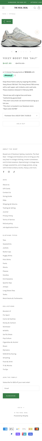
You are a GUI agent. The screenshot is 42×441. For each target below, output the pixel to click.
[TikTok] (14, 171)
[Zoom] (37, 32)
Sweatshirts (7, 244)
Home (4, 14)
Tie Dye (5, 369)
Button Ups (7, 252)
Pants (5, 263)
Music (5, 346)
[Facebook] (3, 171)
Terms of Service (9, 220)
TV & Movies (7, 366)
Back (9, 21)
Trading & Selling (9, 208)
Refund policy (8, 224)
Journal (5, 212)
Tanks (5, 294)
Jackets (5, 248)
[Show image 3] (21, 51)
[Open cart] (39, 8)
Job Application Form (10, 227)
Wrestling (6, 358)
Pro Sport (6, 315)
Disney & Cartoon (9, 323)
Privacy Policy (8, 216)
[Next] (30, 51)
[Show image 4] (23, 51)
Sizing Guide (7, 196)
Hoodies (6, 275)
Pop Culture (7, 338)
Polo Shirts (7, 260)
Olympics (6, 350)
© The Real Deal (21, 412)
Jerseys (5, 287)
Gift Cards (6, 189)
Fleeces (5, 271)
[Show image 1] (16, 51)
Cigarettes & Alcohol (10, 342)
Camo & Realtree (9, 319)
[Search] (35, 8)
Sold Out (21, 123)
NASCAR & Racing (9, 354)
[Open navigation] (3, 8)
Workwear (6, 327)
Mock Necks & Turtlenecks (12, 298)
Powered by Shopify (21, 416)
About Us (6, 185)
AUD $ (20, 407)
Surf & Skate (7, 334)
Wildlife (6, 331)
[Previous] (11, 51)
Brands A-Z (7, 311)
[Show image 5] (25, 51)
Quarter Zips (7, 283)
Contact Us (7, 192)
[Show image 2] (18, 51)
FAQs (4, 200)
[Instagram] (9, 171)
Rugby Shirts (7, 256)
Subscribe (11, 396)
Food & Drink (8, 362)
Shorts (5, 267)
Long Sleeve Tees (9, 291)
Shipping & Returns (10, 204)
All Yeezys (12, 14)
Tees (4, 240)
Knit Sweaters (8, 279)
